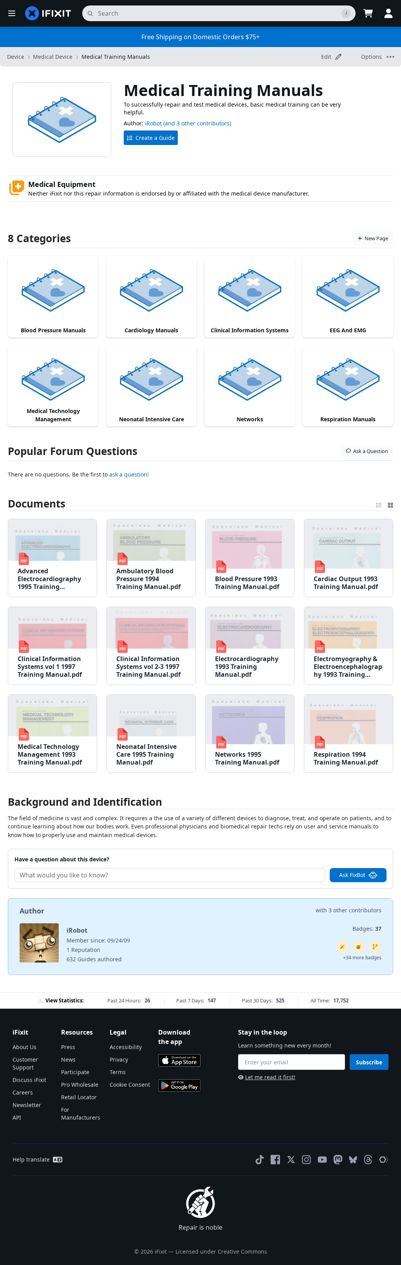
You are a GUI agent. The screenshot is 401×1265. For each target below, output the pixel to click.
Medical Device (52, 56)
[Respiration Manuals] (348, 379)
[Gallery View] (390, 504)
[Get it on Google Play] (179, 1085)
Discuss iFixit (29, 1080)
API (17, 1117)
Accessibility (126, 1047)
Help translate (31, 1159)
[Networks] (249, 379)
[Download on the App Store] (179, 1060)
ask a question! (129, 474)
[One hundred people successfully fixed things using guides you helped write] (342, 947)
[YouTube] (322, 1159)
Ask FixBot (352, 875)
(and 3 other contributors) (197, 123)
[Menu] (12, 13)
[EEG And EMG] (348, 290)
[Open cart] (368, 13)
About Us (24, 1047)
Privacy (119, 1059)
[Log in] (388, 13)
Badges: (366, 928)
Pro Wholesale (79, 1084)
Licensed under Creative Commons (221, 1251)
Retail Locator (79, 1097)
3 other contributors (355, 910)
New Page (376, 238)
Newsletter (27, 1105)
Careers (23, 1092)
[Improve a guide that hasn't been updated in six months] (375, 947)
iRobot (153, 123)
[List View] (378, 504)
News (68, 1059)
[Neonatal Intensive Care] (151, 379)
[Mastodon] (338, 1159)
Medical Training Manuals (115, 56)
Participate (75, 1072)
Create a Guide (155, 137)
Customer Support (25, 1063)
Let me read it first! (270, 1077)
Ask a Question (370, 451)
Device (15, 56)
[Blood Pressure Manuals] (53, 290)
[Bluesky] (353, 1160)
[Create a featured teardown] (358, 947)
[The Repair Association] (383, 1159)
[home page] (48, 13)
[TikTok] (259, 1159)
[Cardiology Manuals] (151, 290)
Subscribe (369, 1062)
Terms (118, 1072)
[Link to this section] (3, 504)
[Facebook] (275, 1159)
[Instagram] (306, 1159)
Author (32, 910)
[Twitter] (291, 1159)
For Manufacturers (80, 1113)
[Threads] (368, 1159)
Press (68, 1047)
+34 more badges (362, 957)
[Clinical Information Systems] (249, 290)
